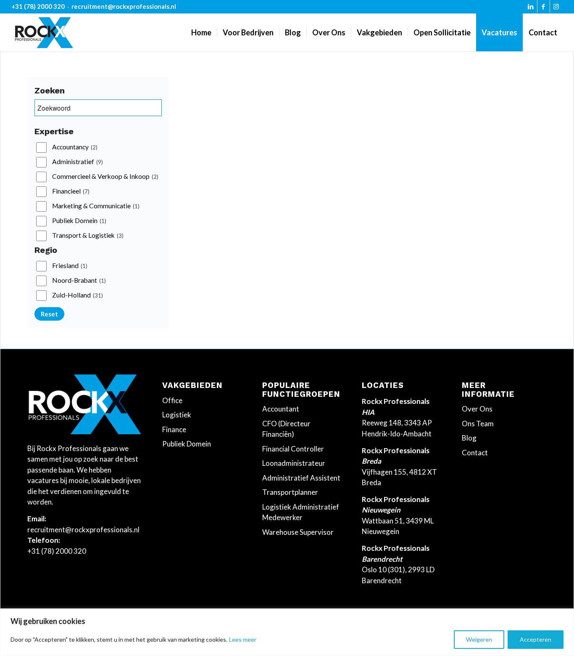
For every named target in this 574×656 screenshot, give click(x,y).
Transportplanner (290, 492)
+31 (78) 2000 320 (38, 6)
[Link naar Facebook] (543, 8)
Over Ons (477, 408)
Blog (469, 437)
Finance (174, 429)
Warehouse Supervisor (298, 532)
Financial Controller (293, 448)
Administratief (77, 162)
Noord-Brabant (79, 280)
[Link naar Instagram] (556, 8)
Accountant (280, 408)
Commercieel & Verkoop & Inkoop (105, 176)
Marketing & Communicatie (96, 206)
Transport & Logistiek (88, 235)
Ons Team (478, 423)
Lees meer (242, 639)
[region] (287, 632)
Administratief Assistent (301, 477)
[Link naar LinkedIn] (531, 8)
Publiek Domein (79, 221)
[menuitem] (201, 32)
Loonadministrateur (293, 463)
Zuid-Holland (77, 295)
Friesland (69, 266)
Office (172, 400)
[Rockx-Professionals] (44, 32)
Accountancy (74, 147)
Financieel (71, 191)
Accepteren (535, 639)
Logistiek (176, 414)
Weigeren (479, 639)
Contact (475, 452)
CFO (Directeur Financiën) (286, 429)
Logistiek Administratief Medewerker (300, 512)
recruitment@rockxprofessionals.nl (123, 6)
